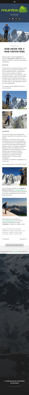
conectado (15, 251)
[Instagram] (16, 18)
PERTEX (12, 232)
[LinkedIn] (19, 18)
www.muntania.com (19, 190)
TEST (11, 234)
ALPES (12, 230)
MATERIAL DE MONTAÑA (14, 229)
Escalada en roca (20, 230)
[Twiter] (12, 18)
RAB (17, 232)
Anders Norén (17, 386)
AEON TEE (6, 230)
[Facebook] (9, 18)
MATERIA (5, 232)
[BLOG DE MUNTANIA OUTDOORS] (14, 9)
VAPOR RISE (17, 234)
